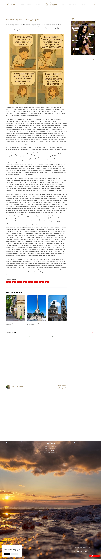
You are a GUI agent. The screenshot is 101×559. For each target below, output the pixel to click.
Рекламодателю (73, 4)
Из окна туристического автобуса (17, 386)
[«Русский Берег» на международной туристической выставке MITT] (54, 387)
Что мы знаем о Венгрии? (55, 323)
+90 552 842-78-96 (51, 450)
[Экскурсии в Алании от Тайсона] (76, 387)
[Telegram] (30, 282)
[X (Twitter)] (14, 282)
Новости (29, 4)
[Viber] (36, 282)
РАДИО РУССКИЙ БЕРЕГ (88, 11)
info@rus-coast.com (52, 452)
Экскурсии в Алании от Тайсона (87, 387)
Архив (62, 4)
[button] (94, 556)
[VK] (19, 282)
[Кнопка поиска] (93, 59)
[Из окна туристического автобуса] (15, 308)
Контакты (84, 4)
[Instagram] (7, 4)
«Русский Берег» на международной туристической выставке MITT (64, 387)
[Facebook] (11, 4)
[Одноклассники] (25, 282)
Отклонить (14, 554)
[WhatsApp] (41, 282)
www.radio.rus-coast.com (80, 551)
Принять (7, 554)
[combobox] (81, 59)
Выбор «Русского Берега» (40, 387)
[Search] (94, 4)
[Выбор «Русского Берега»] (31, 387)
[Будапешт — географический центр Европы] (36, 308)
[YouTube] (14, 4)
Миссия (38, 4)
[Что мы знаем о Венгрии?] (57, 308)
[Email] (47, 282)
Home (22, 4)
